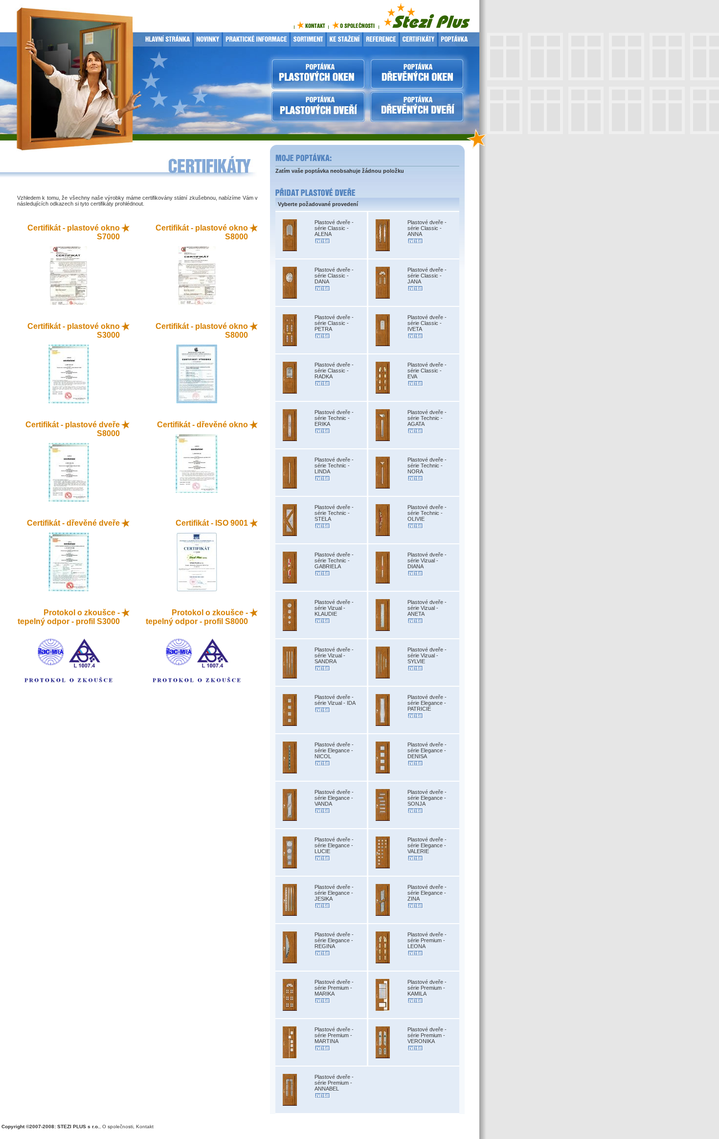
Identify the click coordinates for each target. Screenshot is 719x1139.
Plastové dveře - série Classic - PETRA (334, 323)
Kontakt (145, 1126)
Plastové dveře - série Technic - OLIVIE (427, 513)
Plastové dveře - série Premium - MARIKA (334, 988)
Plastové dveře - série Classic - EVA (427, 370)
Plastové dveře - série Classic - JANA (427, 275)
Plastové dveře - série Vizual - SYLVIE (427, 655)
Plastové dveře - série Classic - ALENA (334, 228)
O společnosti (117, 1126)
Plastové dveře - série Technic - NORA (427, 465)
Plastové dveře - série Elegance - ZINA (427, 893)
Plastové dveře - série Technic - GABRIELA (334, 560)
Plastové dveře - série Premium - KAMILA (427, 988)
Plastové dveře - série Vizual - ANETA (427, 608)
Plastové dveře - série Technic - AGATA (427, 418)
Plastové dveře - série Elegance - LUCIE (334, 845)
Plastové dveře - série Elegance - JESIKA (334, 893)
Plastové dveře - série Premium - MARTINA (334, 1035)
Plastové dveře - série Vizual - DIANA (427, 560)
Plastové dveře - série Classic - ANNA (427, 228)
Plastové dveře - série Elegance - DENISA (427, 750)
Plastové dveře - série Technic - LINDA (334, 465)
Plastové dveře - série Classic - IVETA (427, 323)
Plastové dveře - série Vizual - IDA (335, 700)
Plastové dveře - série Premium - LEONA (427, 940)
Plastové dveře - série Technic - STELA (334, 513)
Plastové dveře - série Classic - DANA (334, 275)
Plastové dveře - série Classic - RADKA (334, 370)
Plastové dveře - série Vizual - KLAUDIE (334, 608)
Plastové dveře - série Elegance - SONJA (427, 798)
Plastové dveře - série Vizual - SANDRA (334, 655)
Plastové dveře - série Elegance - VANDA (334, 798)
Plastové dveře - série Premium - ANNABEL (334, 1083)
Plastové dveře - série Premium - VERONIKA (427, 1035)
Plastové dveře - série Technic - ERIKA (334, 418)
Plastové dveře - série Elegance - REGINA (334, 940)
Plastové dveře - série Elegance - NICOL (334, 750)
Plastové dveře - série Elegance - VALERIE (427, 845)
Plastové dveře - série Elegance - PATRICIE (427, 703)
